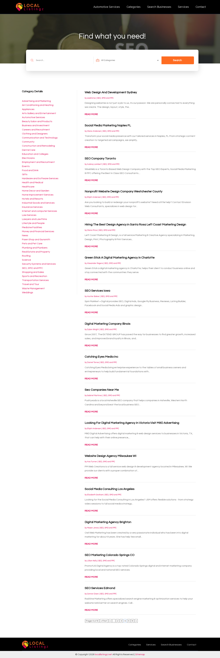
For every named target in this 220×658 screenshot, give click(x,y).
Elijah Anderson (94, 197)
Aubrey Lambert (94, 164)
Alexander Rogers (95, 263)
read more (91, 114)
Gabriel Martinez (94, 395)
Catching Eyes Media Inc (101, 356)
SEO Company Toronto (100, 158)
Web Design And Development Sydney (111, 92)
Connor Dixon (93, 594)
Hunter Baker (93, 296)
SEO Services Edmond (100, 588)
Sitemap (140, 654)
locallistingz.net (103, 654)
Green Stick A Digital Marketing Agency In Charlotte (120, 257)
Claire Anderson (94, 131)
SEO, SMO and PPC (105, 98)
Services (183, 6)
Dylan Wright (93, 329)
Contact (201, 6)
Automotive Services (106, 6)
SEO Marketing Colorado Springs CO (109, 555)
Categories (134, 6)
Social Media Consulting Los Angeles (109, 489)
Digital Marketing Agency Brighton (108, 522)
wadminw (91, 98)
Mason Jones (92, 528)
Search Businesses (159, 6)
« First (104, 621)
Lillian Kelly (92, 561)
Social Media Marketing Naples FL (108, 125)
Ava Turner (92, 462)
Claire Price (92, 230)
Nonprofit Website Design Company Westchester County (123, 191)
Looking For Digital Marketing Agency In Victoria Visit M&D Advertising (132, 422)
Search (177, 60)
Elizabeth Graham (95, 495)
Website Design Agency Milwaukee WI (110, 455)
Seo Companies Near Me (102, 389)
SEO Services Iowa (97, 290)
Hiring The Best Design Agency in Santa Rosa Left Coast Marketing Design (135, 224)
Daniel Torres (93, 362)
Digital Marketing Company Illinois (107, 323)
